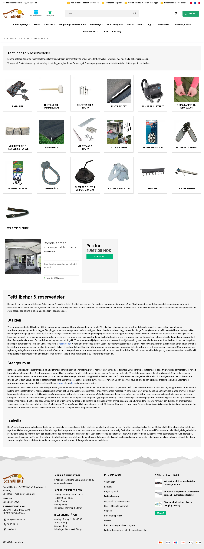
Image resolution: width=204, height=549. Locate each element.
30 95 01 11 (32, 3)
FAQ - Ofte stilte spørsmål (116, 506)
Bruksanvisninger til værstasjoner (119, 525)
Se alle (160, 513)
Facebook (11, 529)
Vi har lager (109, 482)
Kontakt (108, 487)
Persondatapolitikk (113, 516)
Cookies (108, 511)
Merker (107, 520)
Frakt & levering (111, 496)
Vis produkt (100, 257)
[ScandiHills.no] (13, 13)
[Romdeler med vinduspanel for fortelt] (23, 256)
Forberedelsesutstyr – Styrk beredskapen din (125, 530)
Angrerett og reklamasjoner (117, 501)
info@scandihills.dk (14, 3)
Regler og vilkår (111, 491)
